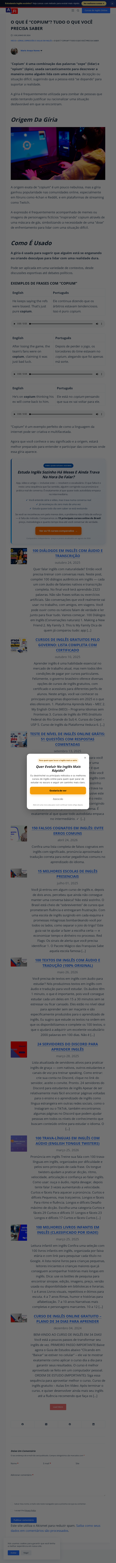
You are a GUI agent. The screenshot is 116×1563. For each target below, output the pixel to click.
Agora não (58, 798)
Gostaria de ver (58, 790)
